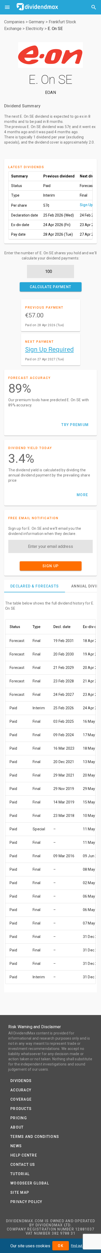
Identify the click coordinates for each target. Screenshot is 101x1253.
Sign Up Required (49, 349)
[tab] (34, 586)
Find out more (81, 1246)
